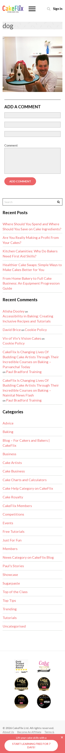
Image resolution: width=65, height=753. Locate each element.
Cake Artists (12, 462)
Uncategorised (14, 626)
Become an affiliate (29, 732)
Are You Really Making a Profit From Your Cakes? (31, 240)
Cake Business (14, 471)
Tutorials (10, 618)
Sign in (57, 8)
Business (9, 454)
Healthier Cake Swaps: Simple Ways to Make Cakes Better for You (32, 267)
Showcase (10, 574)
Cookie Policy (36, 329)
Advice (8, 423)
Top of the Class (15, 592)
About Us (8, 732)
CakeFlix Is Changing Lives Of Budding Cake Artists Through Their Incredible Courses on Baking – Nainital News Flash (31, 387)
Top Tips (9, 600)
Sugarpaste (11, 583)
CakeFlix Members (17, 506)
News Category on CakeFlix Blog (28, 557)
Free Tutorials (13, 531)
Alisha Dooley (13, 311)
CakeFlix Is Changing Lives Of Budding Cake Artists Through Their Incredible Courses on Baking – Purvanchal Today (31, 359)
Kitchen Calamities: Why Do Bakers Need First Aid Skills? (30, 253)
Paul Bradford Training (24, 372)
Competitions (13, 514)
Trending (10, 609)
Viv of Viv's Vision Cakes (22, 338)
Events (8, 523)
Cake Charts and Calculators (25, 480)
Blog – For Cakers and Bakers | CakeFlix (26, 442)
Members (10, 548)
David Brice (12, 329)
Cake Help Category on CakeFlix (28, 488)
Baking (8, 432)
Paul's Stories (13, 566)
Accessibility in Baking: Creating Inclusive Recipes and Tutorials (28, 318)
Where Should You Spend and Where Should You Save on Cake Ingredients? (32, 226)
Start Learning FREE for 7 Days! (31, 745)
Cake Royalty (13, 497)
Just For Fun (12, 540)
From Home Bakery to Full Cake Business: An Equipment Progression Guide (31, 283)
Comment (11, 145)
